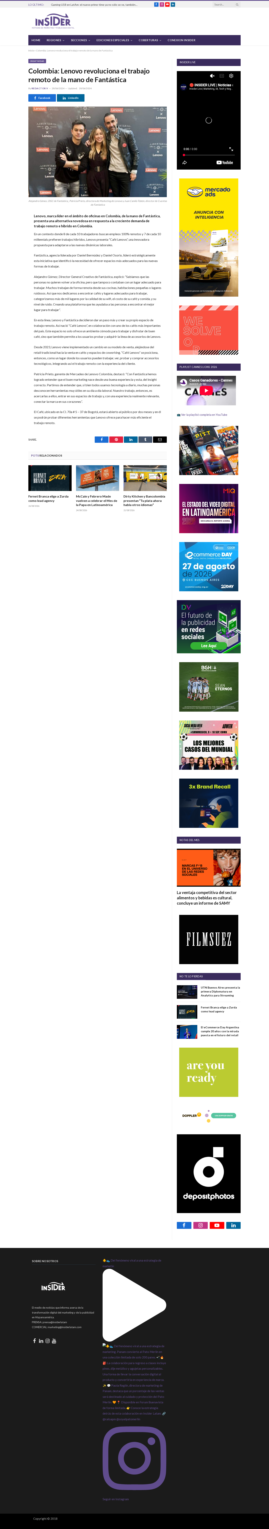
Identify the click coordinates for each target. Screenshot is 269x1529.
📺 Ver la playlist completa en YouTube (202, 414)
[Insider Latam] (53, 21)
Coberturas (148, 40)
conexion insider (181, 40)
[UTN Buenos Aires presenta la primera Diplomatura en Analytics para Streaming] (187, 992)
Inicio (31, 50)
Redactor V (40, 88)
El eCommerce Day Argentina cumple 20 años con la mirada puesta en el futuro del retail (220, 1031)
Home (36, 40)
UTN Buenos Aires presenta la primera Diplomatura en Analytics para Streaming (220, 991)
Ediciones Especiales (112, 40)
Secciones (79, 40)
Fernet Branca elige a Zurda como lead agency (48, 498)
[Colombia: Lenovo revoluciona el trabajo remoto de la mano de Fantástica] (97, 152)
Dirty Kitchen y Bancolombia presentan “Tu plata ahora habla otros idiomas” (144, 500)
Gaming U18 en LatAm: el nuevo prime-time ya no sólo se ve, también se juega (95, 4)
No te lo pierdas (191, 976)
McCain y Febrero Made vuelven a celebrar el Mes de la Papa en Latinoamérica (96, 500)
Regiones (54, 40)
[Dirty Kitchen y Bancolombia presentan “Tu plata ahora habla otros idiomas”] (145, 478)
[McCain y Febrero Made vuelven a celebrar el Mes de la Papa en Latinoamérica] (97, 478)
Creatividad (37, 61)
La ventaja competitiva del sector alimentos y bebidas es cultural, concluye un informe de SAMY (207, 897)
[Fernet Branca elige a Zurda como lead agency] (50, 478)
